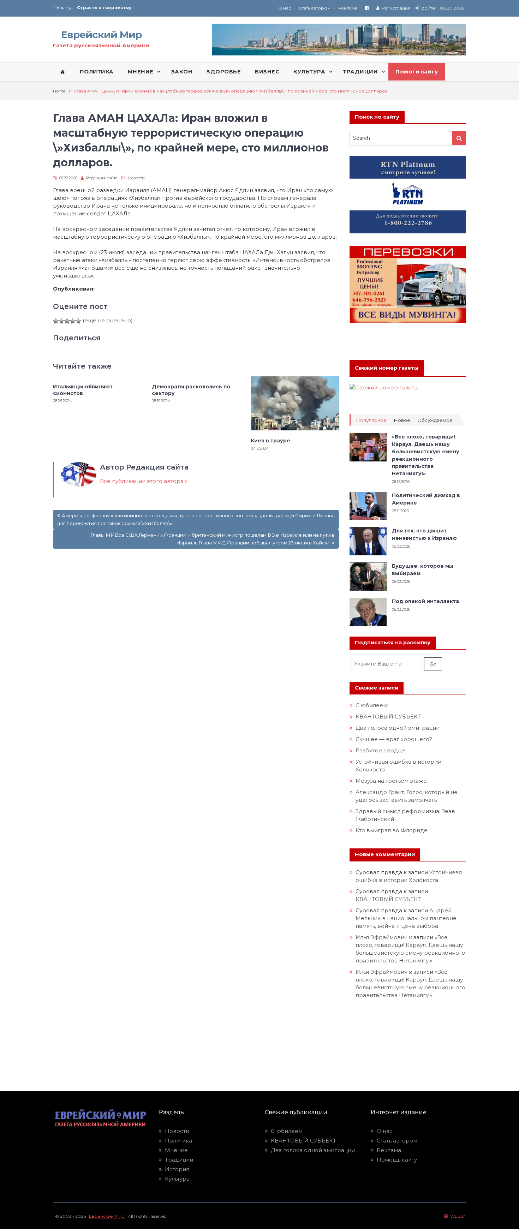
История (177, 1169)
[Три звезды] (67, 321)
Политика (178, 1140)
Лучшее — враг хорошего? (394, 739)
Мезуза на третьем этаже (391, 780)
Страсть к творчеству (104, 7)
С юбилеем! (372, 705)
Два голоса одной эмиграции (398, 727)
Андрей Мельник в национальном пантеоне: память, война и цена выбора (407, 918)
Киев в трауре (271, 440)
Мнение (176, 1150)
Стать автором (314, 8)
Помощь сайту (397, 1159)
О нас (284, 8)
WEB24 (457, 1216)
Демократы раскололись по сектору (191, 389)
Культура (177, 1178)
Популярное (371, 420)
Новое (402, 420)
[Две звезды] (61, 321)
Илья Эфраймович (381, 937)
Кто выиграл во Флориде (392, 830)
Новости (136, 177)
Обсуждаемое (435, 420)
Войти (428, 8)
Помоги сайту (416, 71)
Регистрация (396, 8)
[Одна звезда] (56, 321)
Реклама (347, 8)
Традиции (179, 1159)
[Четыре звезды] (73, 321)
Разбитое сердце (380, 750)
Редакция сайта (102, 177)
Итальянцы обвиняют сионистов (83, 389)
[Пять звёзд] (78, 321)
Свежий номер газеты (386, 368)
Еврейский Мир (101, 35)
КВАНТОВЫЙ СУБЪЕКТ (388, 716)
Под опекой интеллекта (425, 601)
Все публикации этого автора (142, 481)
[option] (168, 8)
